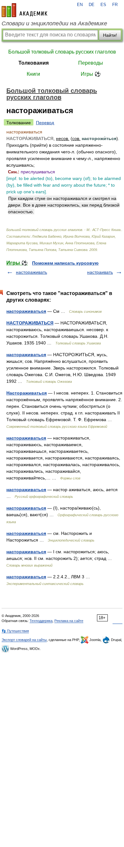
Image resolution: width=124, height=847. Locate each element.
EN (80, 5)
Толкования (33, 63)
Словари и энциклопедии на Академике (54, 23)
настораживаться (26, 311)
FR (115, 5)
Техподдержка (41, 621)
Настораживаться (26, 392)
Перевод (45, 122)
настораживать (31, 272)
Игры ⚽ (91, 74)
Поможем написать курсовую (65, 263)
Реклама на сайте (68, 621)
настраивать (100, 272)
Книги (33, 74)
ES (103, 5)
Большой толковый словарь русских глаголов (62, 52)
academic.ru (24, 10)
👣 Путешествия (15, 631)
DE (91, 5)
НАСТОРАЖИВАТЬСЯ (29, 322)
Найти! (110, 35)
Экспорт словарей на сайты (24, 640)
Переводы (90, 63)
